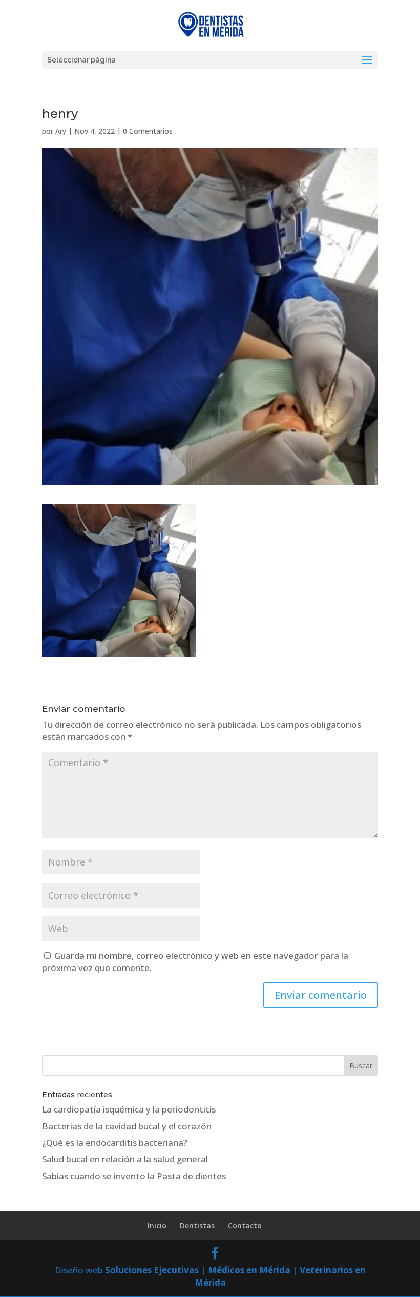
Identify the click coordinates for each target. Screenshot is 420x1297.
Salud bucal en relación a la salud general (125, 1159)
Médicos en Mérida (249, 1270)
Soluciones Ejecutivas (152, 1270)
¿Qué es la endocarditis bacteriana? (114, 1142)
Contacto (245, 1225)
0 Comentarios (148, 131)
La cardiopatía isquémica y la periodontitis (129, 1109)
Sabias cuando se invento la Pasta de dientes (134, 1176)
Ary (60, 131)
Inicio (157, 1225)
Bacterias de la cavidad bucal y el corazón (127, 1126)
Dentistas (197, 1225)
